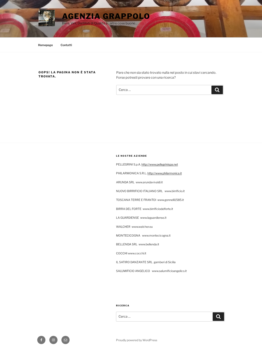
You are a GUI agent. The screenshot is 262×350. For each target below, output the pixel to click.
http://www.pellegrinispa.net (159, 164)
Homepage (45, 45)
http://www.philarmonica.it (164, 173)
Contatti (66, 45)
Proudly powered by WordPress (136, 340)
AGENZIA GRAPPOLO (106, 16)
